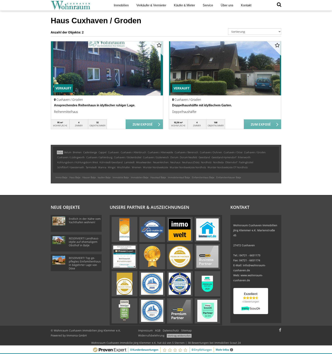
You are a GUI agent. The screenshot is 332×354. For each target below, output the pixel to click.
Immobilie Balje (121, 177)
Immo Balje (61, 177)
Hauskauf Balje (158, 177)
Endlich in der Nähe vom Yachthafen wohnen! (85, 220)
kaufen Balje (104, 177)
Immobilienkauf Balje (179, 177)
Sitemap (186, 330)
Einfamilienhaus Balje (203, 177)
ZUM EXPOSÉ (143, 124)
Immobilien (121, 5)
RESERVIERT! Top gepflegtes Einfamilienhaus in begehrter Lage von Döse (85, 263)
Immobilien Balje (140, 177)
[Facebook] (280, 330)
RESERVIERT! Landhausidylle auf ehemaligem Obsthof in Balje (84, 242)
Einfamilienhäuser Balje (228, 177)
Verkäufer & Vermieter (151, 5)
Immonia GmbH (76, 335)
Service (208, 5)
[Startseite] (77, 5)
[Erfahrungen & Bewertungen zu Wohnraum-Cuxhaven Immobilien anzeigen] (124, 256)
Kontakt (246, 5)
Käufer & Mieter (184, 5)
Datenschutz (171, 330)
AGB (157, 330)
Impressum (145, 330)
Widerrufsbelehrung (151, 335)
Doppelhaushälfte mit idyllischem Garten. (202, 105)
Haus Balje (75, 177)
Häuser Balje (89, 177)
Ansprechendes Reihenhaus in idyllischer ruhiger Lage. (94, 105)
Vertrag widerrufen (179, 335)
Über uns (227, 5)
